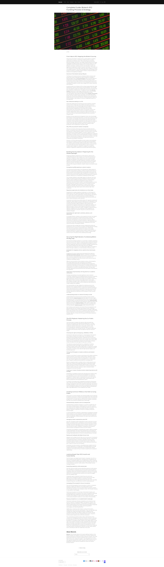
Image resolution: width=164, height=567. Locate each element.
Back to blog (82, 547)
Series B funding (93, 300)
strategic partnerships (92, 93)
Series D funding (78, 305)
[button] (71, 2)
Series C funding (79, 302)
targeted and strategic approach (73, 254)
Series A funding (77, 297)
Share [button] (68, 51)
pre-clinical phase (81, 78)
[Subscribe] (89, 554)
